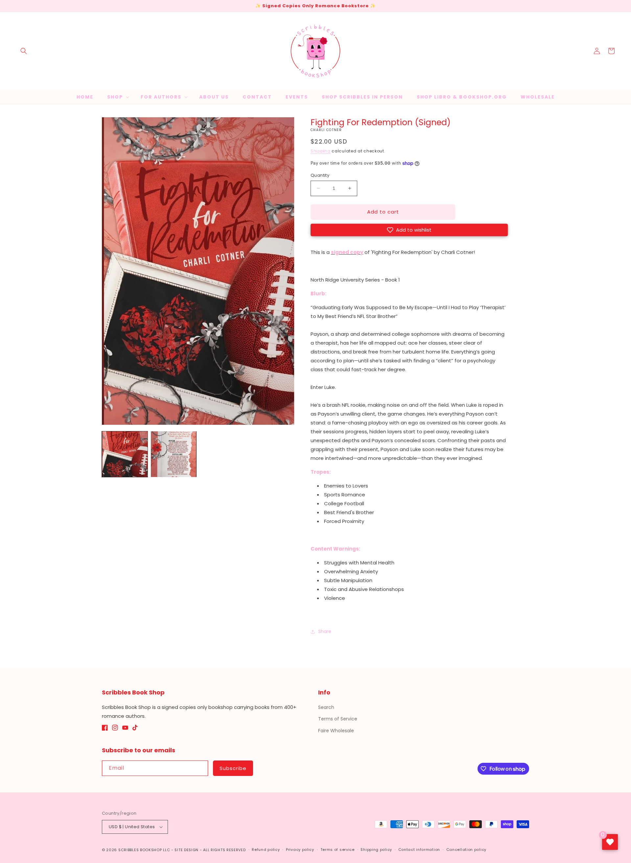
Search (326, 707)
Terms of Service (337, 718)
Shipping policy (376, 849)
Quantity (320, 175)
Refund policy (266, 849)
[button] (23, 51)
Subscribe (233, 768)
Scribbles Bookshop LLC (144, 849)
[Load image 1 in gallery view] (125, 454)
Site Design (187, 849)
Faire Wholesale (336, 730)
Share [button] (324, 631)
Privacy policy (300, 849)
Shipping (321, 151)
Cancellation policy (466, 849)
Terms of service (337, 849)
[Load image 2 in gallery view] (174, 454)
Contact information (419, 849)
